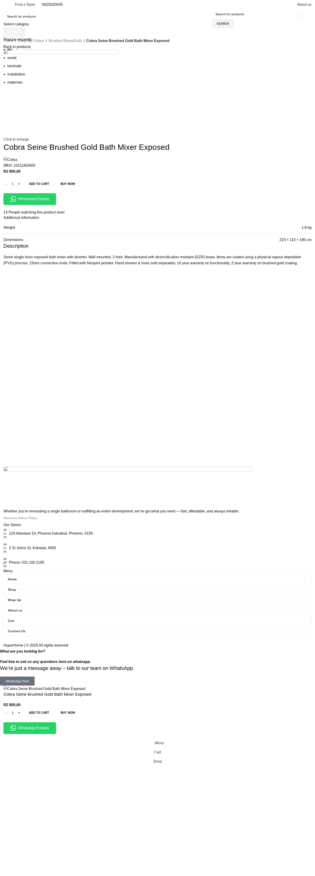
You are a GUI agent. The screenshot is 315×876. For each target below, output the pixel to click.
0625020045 (52, 4)
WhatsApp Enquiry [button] (33, 728)
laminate (14, 66)
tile (9, 49)
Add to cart (39, 184)
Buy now (68, 712)
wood (11, 58)
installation (16, 74)
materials (14, 82)
